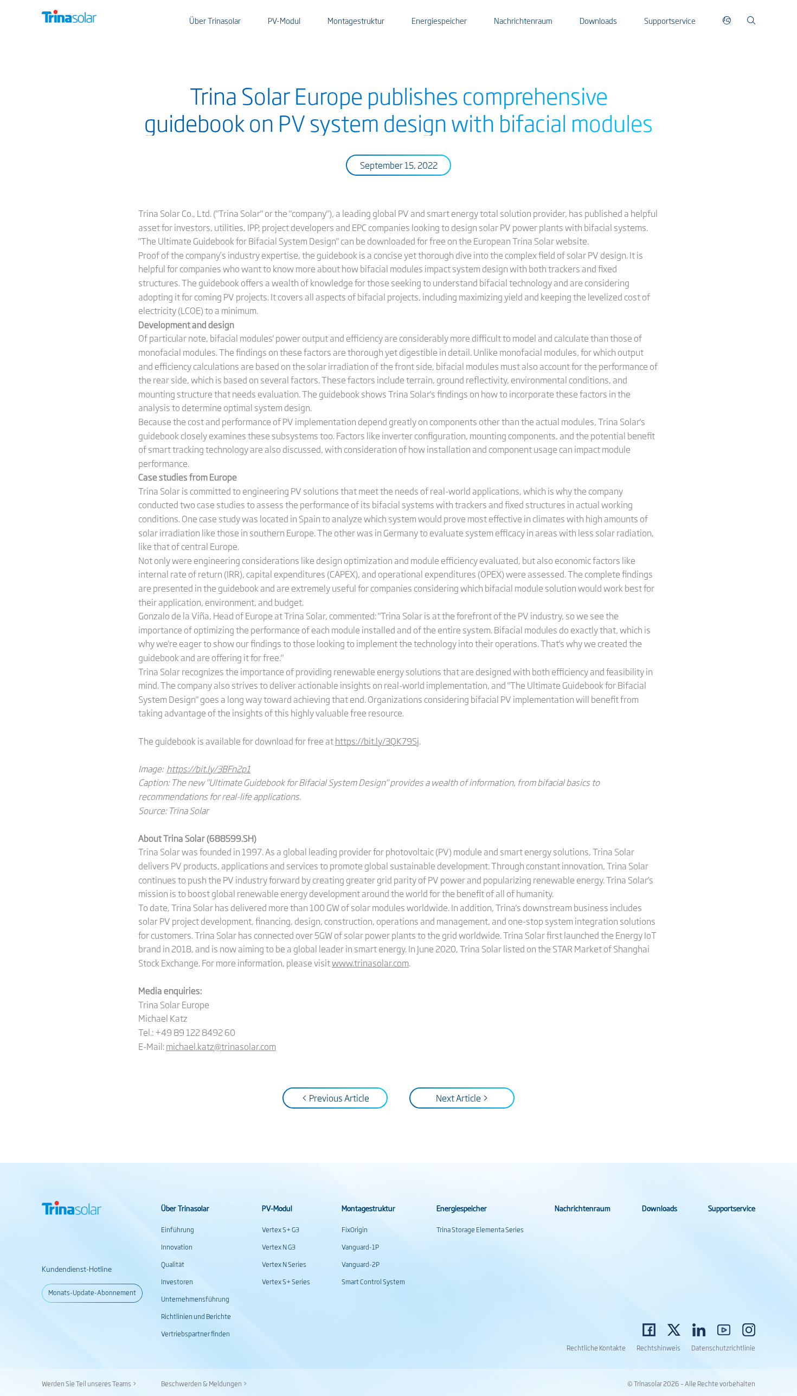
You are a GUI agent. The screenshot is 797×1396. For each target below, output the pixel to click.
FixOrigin (355, 1229)
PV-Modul (284, 20)
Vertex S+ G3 (280, 1229)
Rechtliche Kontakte (596, 1348)
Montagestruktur (355, 20)
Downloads (598, 20)
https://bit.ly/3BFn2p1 (208, 768)
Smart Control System (373, 1281)
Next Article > (462, 1097)
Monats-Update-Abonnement (92, 1292)
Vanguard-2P (361, 1264)
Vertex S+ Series (286, 1281)
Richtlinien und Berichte (196, 1316)
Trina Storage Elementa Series (480, 1229)
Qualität (172, 1264)
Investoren (177, 1281)
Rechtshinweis (658, 1348)
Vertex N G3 (278, 1247)
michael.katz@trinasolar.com (221, 1046)
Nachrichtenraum (523, 20)
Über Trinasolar (215, 20)
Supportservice (670, 20)
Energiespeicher (439, 20)
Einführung (177, 1229)
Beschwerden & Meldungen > (204, 1383)
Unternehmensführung (195, 1299)
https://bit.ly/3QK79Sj (377, 740)
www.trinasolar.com (370, 962)
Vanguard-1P (360, 1247)
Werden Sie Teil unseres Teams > (89, 1383)
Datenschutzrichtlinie (723, 1348)
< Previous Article (335, 1097)
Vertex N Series (284, 1264)
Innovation (176, 1247)
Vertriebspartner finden (195, 1334)
